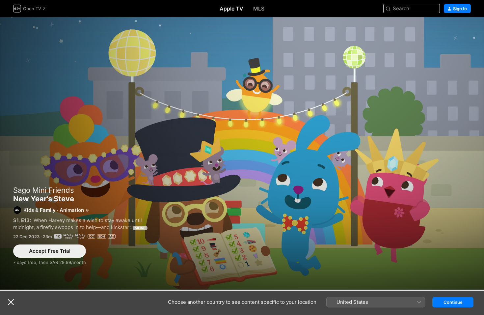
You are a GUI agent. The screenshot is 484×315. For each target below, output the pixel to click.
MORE (140, 228)
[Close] (11, 302)
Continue (453, 302)
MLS (258, 8)
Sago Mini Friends (43, 190)
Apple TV (231, 8)
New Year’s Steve (242, 153)
